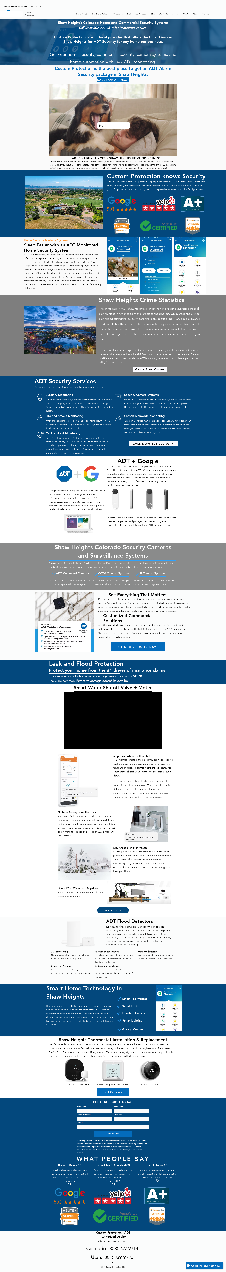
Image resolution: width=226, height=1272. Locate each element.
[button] (173, 153)
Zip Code (118, 1114)
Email (79, 1122)
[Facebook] (112, 1262)
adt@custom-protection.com (15, 6)
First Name (81, 1107)
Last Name (118, 1107)
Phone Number (83, 1114)
